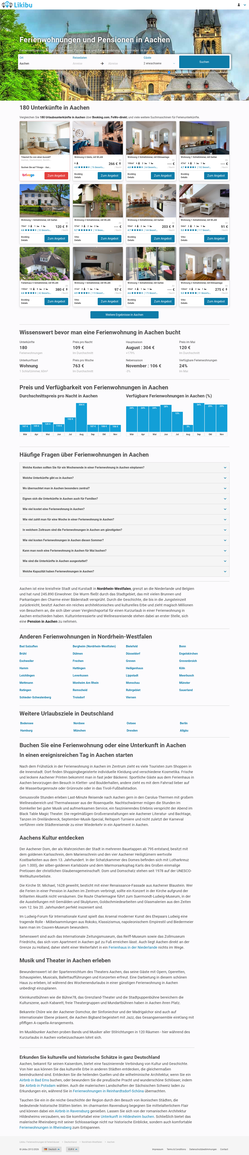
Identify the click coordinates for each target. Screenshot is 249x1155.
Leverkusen (80, 675)
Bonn (182, 646)
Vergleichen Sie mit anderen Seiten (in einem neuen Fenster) (199, 72)
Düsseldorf (133, 653)
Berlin (184, 723)
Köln (182, 668)
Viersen (131, 697)
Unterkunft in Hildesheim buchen (127, 1116)
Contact (224, 1149)
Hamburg (26, 730)
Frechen (78, 661)
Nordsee (79, 723)
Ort (21, 57)
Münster (184, 683)
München (79, 730)
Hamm (24, 668)
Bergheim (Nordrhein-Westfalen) (94, 646)
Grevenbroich (188, 661)
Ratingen (25, 690)
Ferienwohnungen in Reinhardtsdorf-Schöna (108, 1091)
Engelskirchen (188, 653)
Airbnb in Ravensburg (72, 1111)
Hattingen (79, 668)
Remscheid (80, 690)
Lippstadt (132, 675)
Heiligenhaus (134, 668)
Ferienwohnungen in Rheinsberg (45, 1127)
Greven (130, 661)
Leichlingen (27, 675)
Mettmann (26, 683)
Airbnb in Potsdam (41, 1085)
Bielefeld (132, 646)
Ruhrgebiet (133, 690)
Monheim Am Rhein (86, 683)
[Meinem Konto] (242, 4)
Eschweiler (27, 661)
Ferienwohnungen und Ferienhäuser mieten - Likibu (16, 4)
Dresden (132, 730)
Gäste (147, 57)
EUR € (71, 1149)
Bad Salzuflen (29, 646)
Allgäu (184, 730)
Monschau (133, 683)
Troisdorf (79, 697)
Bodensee (26, 723)
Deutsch (52, 1149)
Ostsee (131, 723)
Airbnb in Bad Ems (34, 1080)
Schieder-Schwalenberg (35, 697)
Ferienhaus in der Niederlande (133, 947)
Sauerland (186, 690)
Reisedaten (80, 57)
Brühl (23, 653)
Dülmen (78, 653)
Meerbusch (186, 675)
